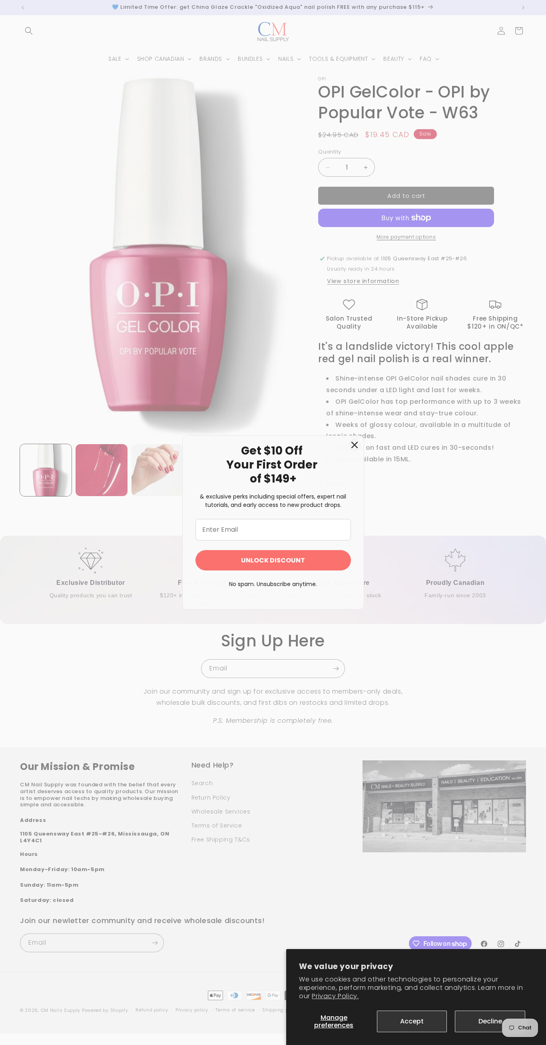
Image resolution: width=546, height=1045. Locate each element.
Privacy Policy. (335, 996)
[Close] (354, 445)
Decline (490, 1021)
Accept (412, 1021)
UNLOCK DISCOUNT (273, 560)
